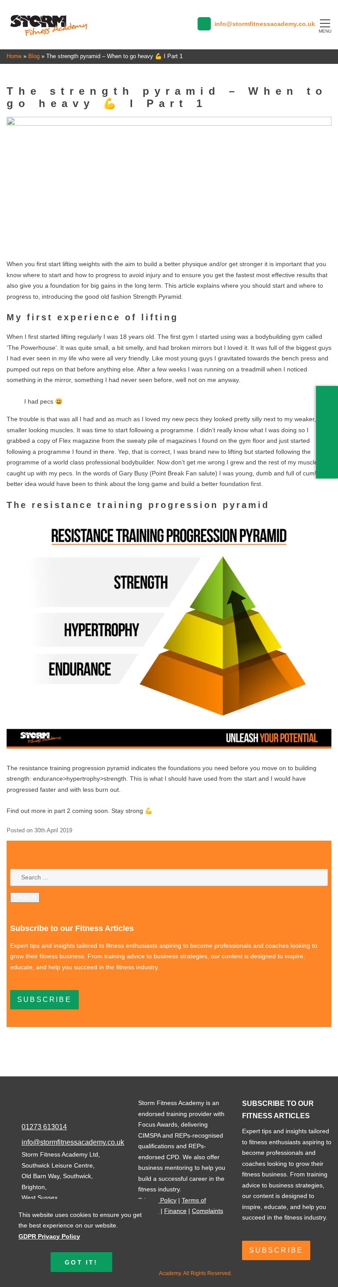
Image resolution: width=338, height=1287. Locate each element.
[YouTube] (327, 471)
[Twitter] (328, 418)
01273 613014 (44, 1127)
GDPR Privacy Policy (49, 1236)
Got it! (81, 1262)
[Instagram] (328, 453)
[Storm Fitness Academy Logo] (48, 33)
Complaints (207, 1210)
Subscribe (44, 999)
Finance (175, 1210)
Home (14, 56)
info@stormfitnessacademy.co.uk (73, 1142)
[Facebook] (328, 400)
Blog (34, 56)
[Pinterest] (328, 436)
